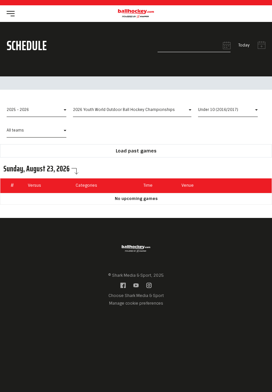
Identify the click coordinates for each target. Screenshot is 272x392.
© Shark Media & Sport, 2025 (136, 275)
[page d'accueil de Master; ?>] (136, 247)
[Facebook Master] (123, 287)
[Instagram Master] (149, 287)
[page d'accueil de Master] (136, 13)
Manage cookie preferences (136, 303)
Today (244, 45)
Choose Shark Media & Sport (136, 296)
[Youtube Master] (136, 287)
